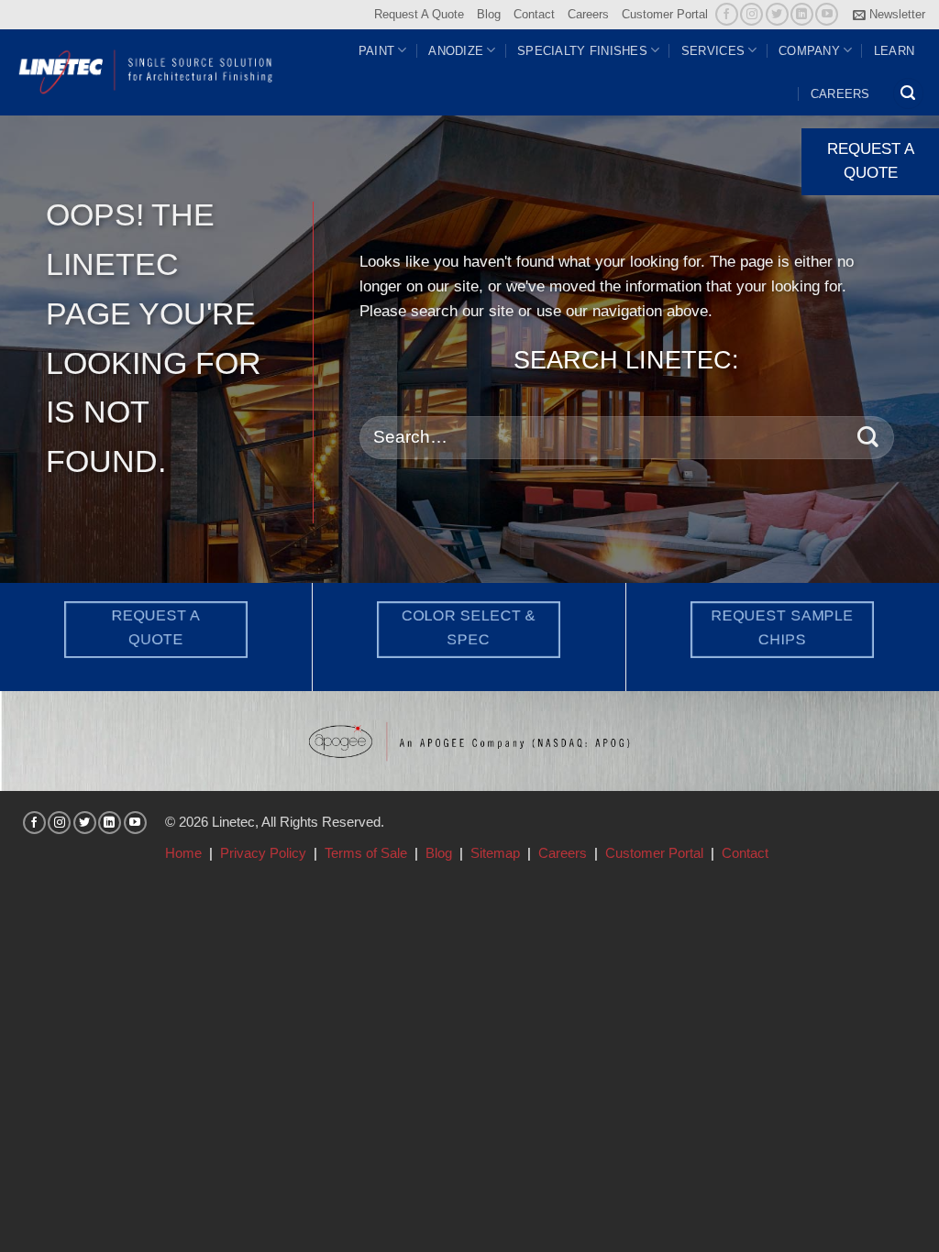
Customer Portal (665, 14)
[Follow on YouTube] (826, 14)
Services (713, 51)
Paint (376, 51)
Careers (588, 14)
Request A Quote (419, 14)
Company (809, 51)
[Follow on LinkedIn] (801, 14)
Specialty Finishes (582, 51)
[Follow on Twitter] (777, 14)
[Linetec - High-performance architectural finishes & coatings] (146, 72)
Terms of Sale (366, 853)
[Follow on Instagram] (751, 14)
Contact (534, 14)
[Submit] (867, 437)
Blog (489, 14)
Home (183, 853)
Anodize (455, 51)
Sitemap (495, 853)
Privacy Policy (263, 853)
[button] (889, 14)
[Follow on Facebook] (726, 14)
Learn (894, 51)
